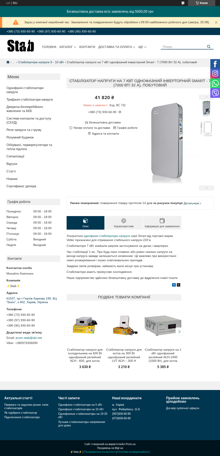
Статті (11, 171)
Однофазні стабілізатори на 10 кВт (81, 409)
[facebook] (174, 285)
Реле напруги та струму (23, 130)
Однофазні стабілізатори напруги (24, 90)
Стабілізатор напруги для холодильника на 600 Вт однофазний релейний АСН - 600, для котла (85, 355)
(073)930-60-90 (121, 418)
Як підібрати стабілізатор (20, 412)
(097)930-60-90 (121, 413)
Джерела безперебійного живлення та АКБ (24, 109)
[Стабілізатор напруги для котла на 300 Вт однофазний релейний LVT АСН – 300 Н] (124, 326)
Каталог (66, 47)
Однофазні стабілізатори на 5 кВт (80, 404)
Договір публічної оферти (182, 408)
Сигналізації (15, 156)
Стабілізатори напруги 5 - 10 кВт (41, 62)
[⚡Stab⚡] (20, 45)
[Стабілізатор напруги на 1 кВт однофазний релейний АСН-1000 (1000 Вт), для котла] (163, 326)
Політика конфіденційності (133, 451)
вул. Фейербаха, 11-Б (126, 409)
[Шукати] (209, 46)
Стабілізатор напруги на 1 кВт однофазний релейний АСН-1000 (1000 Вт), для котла (163, 355)
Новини (11, 179)
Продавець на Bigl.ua (110, 448)
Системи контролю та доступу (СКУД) (28, 120)
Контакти (87, 47)
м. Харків (118, 404)
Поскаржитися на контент (99, 451)
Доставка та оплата (115, 47)
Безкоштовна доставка (105, 122)
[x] (178, 285)
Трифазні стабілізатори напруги (29, 99)
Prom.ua (131, 444)
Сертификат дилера (21, 186)
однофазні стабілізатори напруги (107, 236)
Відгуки (11, 164)
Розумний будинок (20, 137)
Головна (49, 47)
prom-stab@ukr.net (29, 337)
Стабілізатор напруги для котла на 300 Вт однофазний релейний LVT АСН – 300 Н (124, 355)
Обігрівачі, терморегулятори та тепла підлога (29, 147)
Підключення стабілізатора (22, 417)
